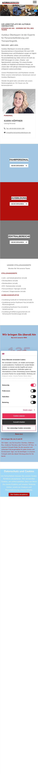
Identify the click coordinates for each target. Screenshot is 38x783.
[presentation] (19, 163)
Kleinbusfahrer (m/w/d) (10, 283)
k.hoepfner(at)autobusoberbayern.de (18, 133)
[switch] (33, 390)
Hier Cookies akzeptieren (19, 494)
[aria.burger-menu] (35, 2)
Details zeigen (27, 410)
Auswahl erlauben (19, 422)
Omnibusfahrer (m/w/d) (10, 281)
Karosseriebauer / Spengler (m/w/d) (14, 289)
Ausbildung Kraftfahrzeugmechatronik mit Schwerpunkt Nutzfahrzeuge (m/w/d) (16, 313)
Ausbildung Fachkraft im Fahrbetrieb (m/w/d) (17, 300)
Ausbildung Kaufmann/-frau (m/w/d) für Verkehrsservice (15, 308)
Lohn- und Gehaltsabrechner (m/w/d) (14, 278)
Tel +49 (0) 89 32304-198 (15, 129)
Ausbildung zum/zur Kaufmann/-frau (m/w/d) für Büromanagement (18, 303)
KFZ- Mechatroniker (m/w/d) (11, 286)
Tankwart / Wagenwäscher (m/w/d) (13, 291)
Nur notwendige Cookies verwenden (19, 428)
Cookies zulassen (19, 416)
